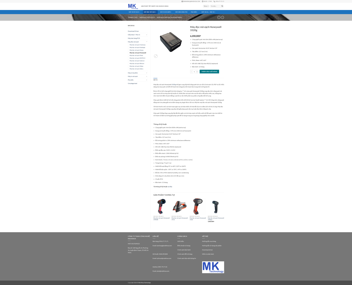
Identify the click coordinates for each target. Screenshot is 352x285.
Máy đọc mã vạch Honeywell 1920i (198, 218)
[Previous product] (222, 17)
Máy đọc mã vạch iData (136, 55)
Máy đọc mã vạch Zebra (136, 69)
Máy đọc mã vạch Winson (137, 63)
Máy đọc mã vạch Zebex (136, 66)
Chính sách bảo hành (184, 250)
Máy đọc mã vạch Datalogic (137, 47)
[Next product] (218, 17)
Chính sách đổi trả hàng (184, 254)
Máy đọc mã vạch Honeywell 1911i (180, 218)
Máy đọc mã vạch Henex (136, 50)
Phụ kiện (194, 12)
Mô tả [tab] (155, 80)
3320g (174, 84)
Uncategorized (132, 83)
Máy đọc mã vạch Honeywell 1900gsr (216, 218)
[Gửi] (222, 6)
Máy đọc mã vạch (150, 12)
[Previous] (153, 212)
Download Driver (133, 31)
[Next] (224, 212)
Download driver (207, 250)
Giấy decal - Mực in (134, 34)
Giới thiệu (180, 241)
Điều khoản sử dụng (183, 245)
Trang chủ (132, 17)
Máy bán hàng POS (181, 12)
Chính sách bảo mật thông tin (186, 258)
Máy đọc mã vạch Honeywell (169, 17)
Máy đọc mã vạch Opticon (137, 60)
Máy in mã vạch (134, 12)
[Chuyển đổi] (147, 35)
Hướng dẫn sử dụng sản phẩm (211, 245)
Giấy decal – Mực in (207, 12)
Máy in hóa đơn (165, 12)
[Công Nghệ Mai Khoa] (133, 6)
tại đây (170, 186)
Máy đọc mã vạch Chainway (137, 45)
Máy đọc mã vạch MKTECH (137, 58)
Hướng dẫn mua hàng (209, 241)
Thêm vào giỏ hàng (209, 71)
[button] (156, 56)
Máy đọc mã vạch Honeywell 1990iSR (161, 218)
